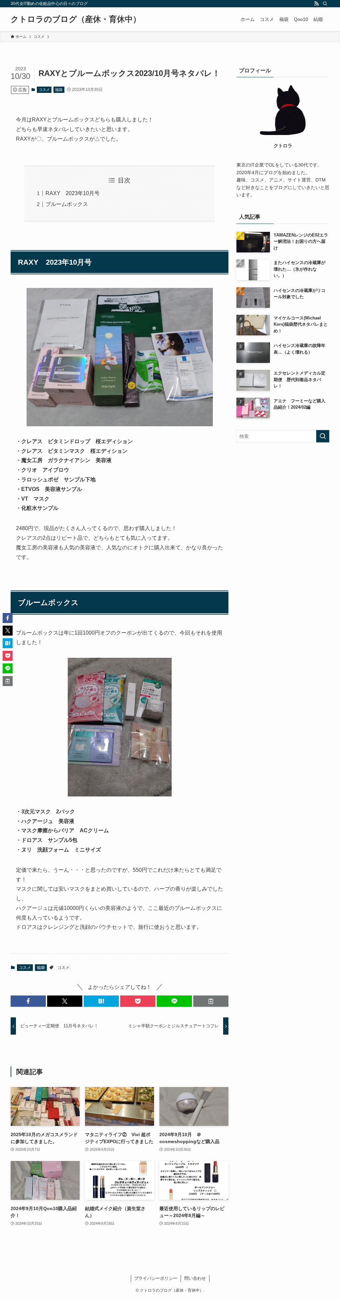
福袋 (58, 90)
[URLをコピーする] (210, 1001)
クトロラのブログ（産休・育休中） (76, 19)
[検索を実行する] (322, 436)
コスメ (44, 90)
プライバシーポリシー (155, 1278)
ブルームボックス (66, 204)
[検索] (325, 3)
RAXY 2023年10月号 (72, 193)
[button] (28, 1001)
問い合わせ (195, 1278)
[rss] (316, 3)
